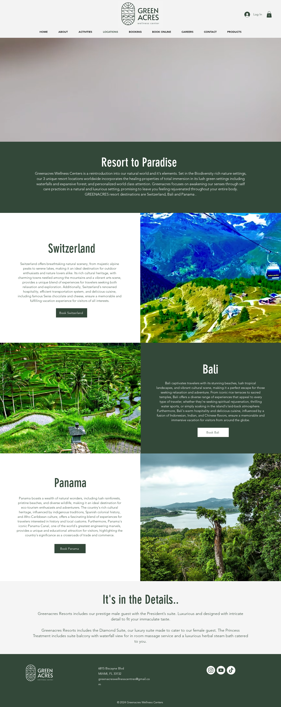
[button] (269, 14)
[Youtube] (221, 670)
